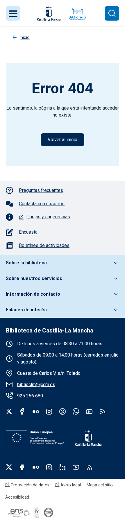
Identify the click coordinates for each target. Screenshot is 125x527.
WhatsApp (76, 411)
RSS (89, 467)
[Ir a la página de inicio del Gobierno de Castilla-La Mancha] (48, 13)
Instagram (49, 411)
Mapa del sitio (100, 485)
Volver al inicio (62, 139)
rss (102, 411)
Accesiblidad (17, 497)
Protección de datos (30, 485)
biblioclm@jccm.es (36, 384)
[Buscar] (112, 13)
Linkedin (62, 467)
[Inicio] (77, 13)
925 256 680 (30, 396)
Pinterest (62, 411)
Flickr (35, 411)
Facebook (22, 411)
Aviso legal (70, 485)
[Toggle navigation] (13, 13)
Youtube (89, 411)
